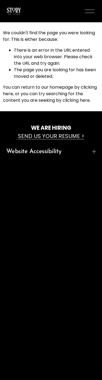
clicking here (76, 100)
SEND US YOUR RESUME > (51, 136)
